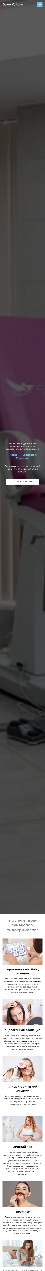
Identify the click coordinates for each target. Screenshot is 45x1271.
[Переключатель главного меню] (39, 4)
